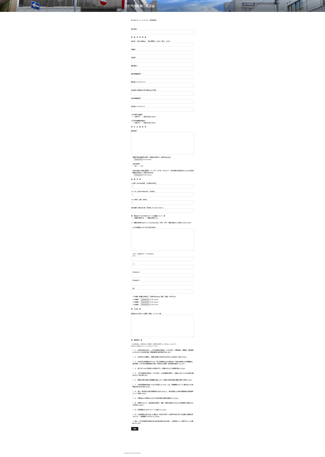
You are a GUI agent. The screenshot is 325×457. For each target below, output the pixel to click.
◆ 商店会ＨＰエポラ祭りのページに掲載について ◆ (148, 217)
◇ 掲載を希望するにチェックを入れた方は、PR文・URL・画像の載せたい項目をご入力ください (162, 222)
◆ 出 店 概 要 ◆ (138, 127)
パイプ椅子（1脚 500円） (139, 199)
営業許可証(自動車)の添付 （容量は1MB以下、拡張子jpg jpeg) (151, 157)
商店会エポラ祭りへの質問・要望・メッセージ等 (146, 313)
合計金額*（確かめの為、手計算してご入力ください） (147, 207)
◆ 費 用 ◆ (136, 179)
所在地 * (133, 57)
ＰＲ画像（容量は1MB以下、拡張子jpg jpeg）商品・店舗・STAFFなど (153, 296)
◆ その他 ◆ (136, 309)
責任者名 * (134, 65)
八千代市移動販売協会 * (143, 121)
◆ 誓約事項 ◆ (136, 340)
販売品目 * (134, 131)
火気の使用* (137, 165)
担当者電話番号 (136, 98)
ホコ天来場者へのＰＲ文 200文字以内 (143, 227)
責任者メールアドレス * (138, 82)
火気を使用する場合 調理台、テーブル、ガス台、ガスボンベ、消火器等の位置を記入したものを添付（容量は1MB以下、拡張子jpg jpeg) (162, 171)
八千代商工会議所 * (143, 115)
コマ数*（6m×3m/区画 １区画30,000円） (144, 183)
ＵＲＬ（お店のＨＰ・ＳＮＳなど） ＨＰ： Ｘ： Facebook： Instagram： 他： (142, 271)
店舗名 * (133, 49)
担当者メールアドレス (138, 106)
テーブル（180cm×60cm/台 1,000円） (143, 191)
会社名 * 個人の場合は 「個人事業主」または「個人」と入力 (150, 41)
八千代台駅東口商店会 (139, 6)
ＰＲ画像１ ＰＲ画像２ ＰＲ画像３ (136, 302)
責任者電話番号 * (136, 74)
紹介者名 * (135, 29)
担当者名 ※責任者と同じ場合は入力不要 (143, 90)
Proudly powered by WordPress (132, 453)
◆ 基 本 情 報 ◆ (138, 37)
